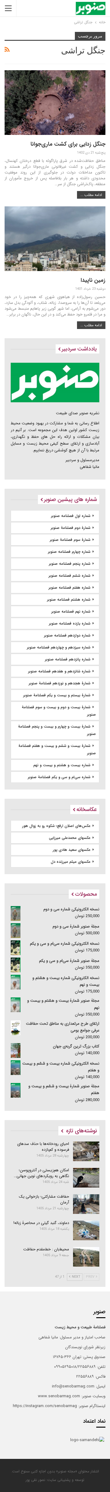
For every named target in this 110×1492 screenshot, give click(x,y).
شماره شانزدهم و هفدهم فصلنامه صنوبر (59, 671)
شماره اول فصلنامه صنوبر (70, 516)
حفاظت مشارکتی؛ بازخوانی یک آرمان (44, 1199)
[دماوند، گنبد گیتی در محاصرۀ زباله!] (86, 1230)
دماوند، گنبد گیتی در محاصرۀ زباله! (41, 1223)
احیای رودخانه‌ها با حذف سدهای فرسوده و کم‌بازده (43, 1147)
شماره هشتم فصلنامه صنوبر (68, 600)
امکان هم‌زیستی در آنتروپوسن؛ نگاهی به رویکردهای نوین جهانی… (41, 1173)
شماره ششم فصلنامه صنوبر (69, 576)
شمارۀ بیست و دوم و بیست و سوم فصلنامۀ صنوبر (59, 710)
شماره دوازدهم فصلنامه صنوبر (67, 635)
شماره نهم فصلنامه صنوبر (70, 611)
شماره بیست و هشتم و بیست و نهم (61, 765)
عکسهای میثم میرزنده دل (70, 862)
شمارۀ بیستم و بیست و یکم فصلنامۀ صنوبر (56, 695)
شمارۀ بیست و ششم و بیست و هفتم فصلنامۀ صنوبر (57, 749)
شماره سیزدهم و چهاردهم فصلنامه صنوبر (58, 647)
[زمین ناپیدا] (55, 238)
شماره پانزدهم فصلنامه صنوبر (67, 659)
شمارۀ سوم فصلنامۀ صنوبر (70, 540)
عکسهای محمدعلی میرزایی (69, 838)
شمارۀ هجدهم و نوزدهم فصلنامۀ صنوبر (59, 683)
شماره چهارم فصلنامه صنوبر (69, 552)
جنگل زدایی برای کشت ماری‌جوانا (68, 144)
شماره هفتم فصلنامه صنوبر (69, 588)
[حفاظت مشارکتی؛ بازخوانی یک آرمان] (86, 1204)
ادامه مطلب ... (91, 195)
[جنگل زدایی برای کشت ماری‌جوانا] (55, 102)
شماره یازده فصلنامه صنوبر (69, 623)
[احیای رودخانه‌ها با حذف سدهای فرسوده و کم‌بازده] (86, 1151)
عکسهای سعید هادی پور (71, 850)
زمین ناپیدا (93, 280)
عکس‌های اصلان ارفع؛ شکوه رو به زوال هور (56, 826)
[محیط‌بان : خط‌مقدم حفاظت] (86, 1257)
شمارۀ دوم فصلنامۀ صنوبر (70, 528)
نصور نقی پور (35, 1480)
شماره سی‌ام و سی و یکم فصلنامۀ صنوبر (59, 777)
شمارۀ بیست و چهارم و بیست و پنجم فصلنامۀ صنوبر (57, 730)
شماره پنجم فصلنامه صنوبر (69, 564)
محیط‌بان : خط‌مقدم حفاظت (46, 1249)
